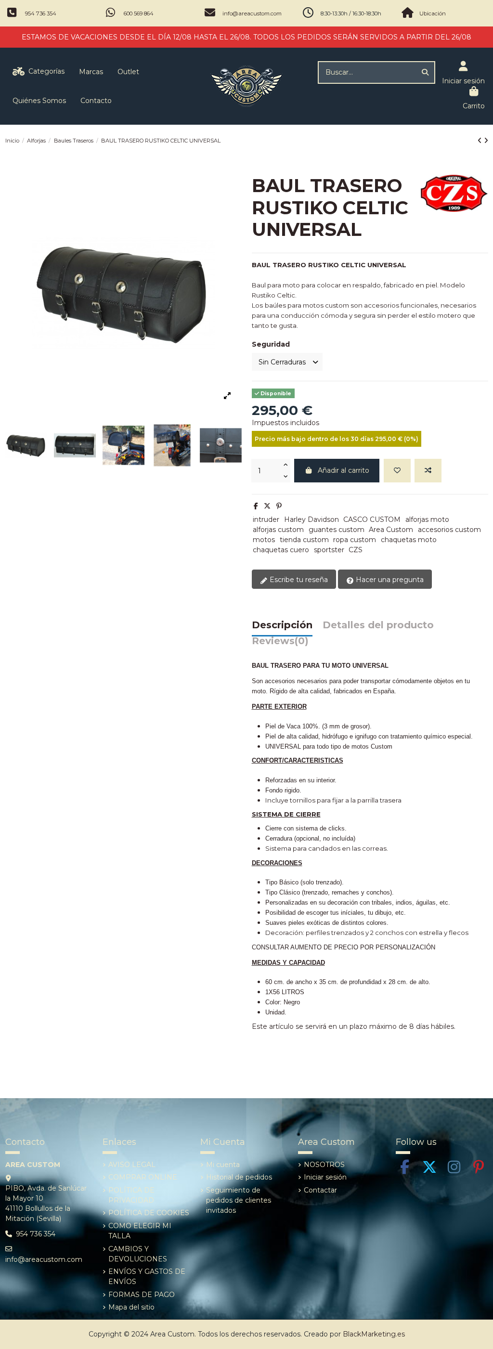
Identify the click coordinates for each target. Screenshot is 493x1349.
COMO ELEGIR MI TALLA (139, 1230)
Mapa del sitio (131, 1307)
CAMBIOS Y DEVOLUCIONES (137, 1254)
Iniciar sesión (325, 1177)
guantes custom (336, 529)
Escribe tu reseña (298, 579)
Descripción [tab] (282, 625)
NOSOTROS (324, 1164)
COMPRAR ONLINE (142, 1177)
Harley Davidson (311, 519)
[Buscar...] (425, 72)
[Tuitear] (267, 506)
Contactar (320, 1190)
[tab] (280, 643)
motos (264, 539)
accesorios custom (449, 529)
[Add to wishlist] (397, 470)
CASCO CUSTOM (372, 519)
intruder (266, 519)
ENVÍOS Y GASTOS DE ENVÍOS (146, 1276)
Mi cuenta (223, 1164)
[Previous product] (481, 140)
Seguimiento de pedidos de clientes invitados (238, 1200)
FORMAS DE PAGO (141, 1294)
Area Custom (391, 529)
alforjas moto (427, 519)
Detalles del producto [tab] (378, 625)
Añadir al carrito (343, 470)
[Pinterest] (279, 506)
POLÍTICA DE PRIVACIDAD (131, 1195)
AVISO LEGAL (132, 1164)
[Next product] (486, 140)
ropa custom (354, 539)
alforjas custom (278, 529)
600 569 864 (139, 13)
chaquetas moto (409, 539)
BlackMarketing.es (374, 1334)
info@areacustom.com (252, 13)
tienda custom (304, 539)
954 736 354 (40, 13)
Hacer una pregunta (389, 579)
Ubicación (432, 13)
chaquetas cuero (281, 549)
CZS (356, 549)
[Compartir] (256, 506)
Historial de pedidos (239, 1177)
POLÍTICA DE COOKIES (148, 1212)
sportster (329, 549)
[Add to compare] (428, 470)
